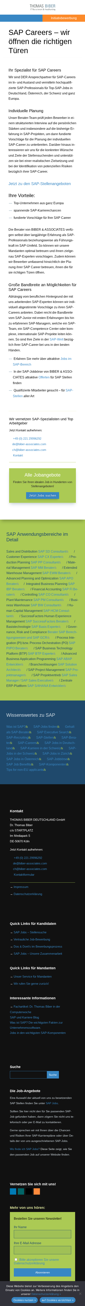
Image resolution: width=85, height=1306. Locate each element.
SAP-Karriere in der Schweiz (40, 748)
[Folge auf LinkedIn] (13, 1191)
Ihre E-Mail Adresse (27, 1243)
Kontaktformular (24, 874)
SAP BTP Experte (40, 653)
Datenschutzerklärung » (46, 1294)
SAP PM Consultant (47, 600)
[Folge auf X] (29, 1191)
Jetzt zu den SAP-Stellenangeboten (39, 183)
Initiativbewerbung (64, 18)
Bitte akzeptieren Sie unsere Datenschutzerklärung (36, 1261)
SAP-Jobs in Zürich (56, 753)
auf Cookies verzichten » (58, 1300)
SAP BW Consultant (45, 605)
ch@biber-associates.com (29, 449)
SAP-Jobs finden (45, 726)
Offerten (44, 377)
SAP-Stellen (45, 737)
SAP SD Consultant (52, 551)
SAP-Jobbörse (57, 759)
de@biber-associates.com (29, 444)
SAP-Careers (27, 743)
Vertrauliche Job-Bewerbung (32, 939)
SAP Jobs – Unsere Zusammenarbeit (38, 953)
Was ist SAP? (16, 726)
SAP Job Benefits (18, 764)
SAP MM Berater (42, 567)
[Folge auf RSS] (37, 1191)
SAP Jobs (52, 1103)
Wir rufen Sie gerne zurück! (31, 983)
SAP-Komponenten (52, 764)
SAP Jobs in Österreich (22, 759)
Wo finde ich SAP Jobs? (25, 1149)
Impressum (21, 887)
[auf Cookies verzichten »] (80, 1294)
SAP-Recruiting (17, 737)
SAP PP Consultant (45, 562)
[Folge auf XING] (21, 1191)
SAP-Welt (56, 339)
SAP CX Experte (49, 557)
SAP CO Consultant (52, 594)
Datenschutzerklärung (28, 894)
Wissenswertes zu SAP (30, 715)
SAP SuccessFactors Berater (46, 621)
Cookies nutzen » (24, 1300)
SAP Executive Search (53, 732)
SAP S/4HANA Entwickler (45, 685)
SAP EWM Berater (55, 573)
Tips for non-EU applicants (24, 769)
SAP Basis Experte (44, 626)
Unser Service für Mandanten (33, 976)
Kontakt (18, 455)
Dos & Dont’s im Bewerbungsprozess (38, 946)
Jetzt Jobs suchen (42, 495)
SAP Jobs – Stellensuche (30, 932)
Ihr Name (20, 1227)
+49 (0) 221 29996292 (27, 438)
